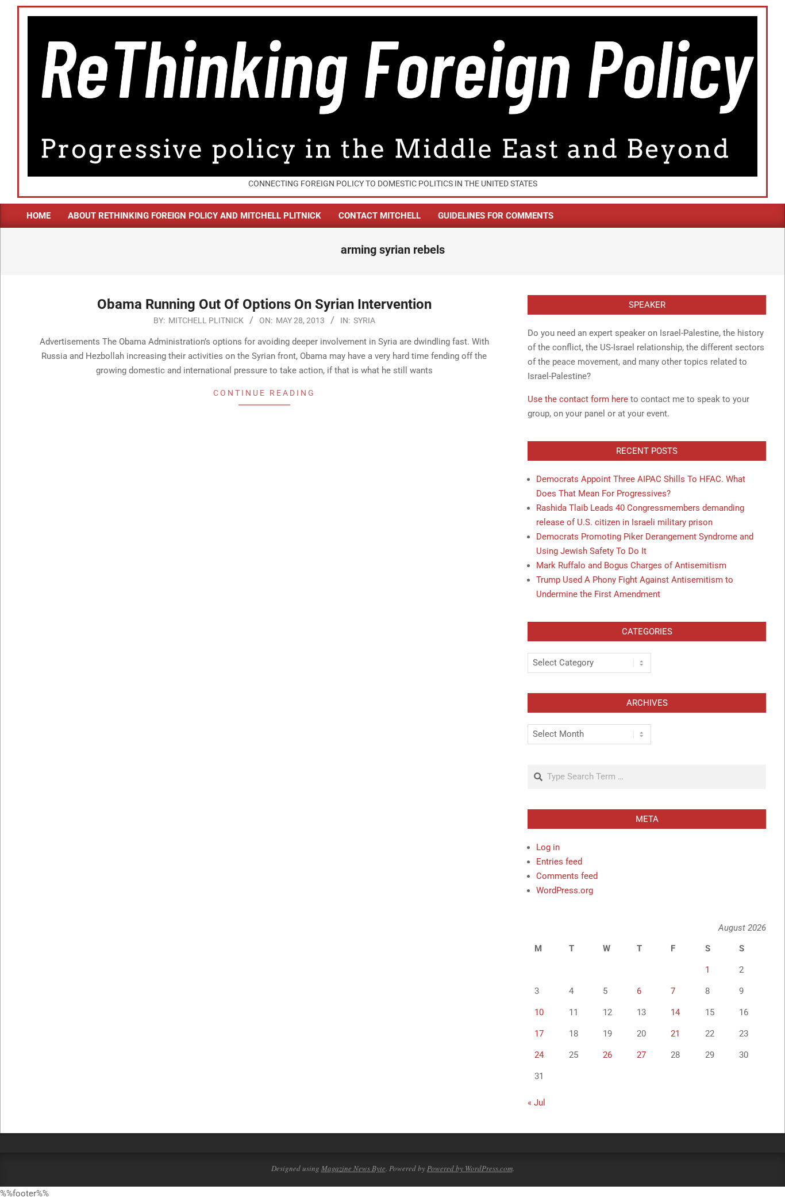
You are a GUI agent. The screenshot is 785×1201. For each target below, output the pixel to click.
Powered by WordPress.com (470, 1168)
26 (607, 1055)
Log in (548, 847)
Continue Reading (264, 392)
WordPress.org (564, 890)
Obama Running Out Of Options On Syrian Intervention (264, 304)
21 (675, 1033)
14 (675, 1012)
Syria (364, 320)
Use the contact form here (578, 399)
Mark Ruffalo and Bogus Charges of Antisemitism (631, 565)
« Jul (536, 1102)
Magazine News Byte (353, 1168)
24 (539, 1055)
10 (539, 1012)
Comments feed (567, 876)
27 (641, 1055)
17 (539, 1033)
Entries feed (559, 861)
